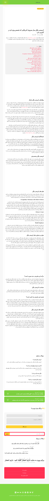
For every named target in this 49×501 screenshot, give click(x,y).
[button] (24, 250)
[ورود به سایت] (24, 246)
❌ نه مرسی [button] (24, 258)
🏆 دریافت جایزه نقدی (25, 254)
